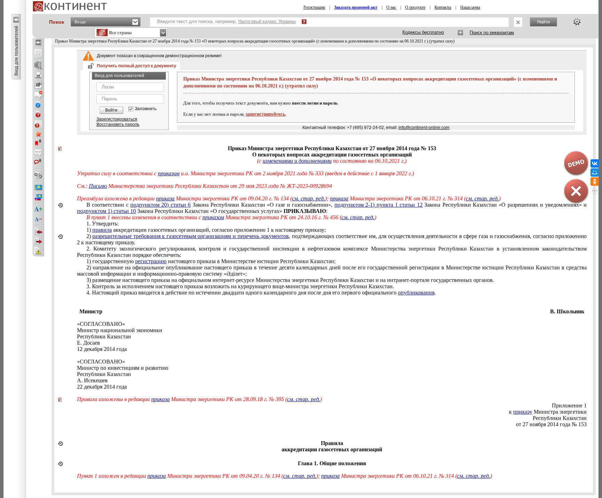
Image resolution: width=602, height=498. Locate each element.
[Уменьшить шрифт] (38, 219)
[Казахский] (38, 187)
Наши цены (470, 7)
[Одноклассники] (595, 181)
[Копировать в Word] (38, 85)
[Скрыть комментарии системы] (38, 95)
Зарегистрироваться (117, 119)
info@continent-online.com (424, 127)
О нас (391, 7)
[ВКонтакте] (595, 163)
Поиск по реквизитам (492, 32)
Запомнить (145, 109)
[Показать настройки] (577, 21)
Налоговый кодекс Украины (267, 21)
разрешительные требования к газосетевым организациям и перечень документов (190, 236)
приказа (165, 198)
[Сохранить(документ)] (38, 65)
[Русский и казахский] (38, 197)
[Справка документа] (38, 114)
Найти (543, 21)
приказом (168, 173)
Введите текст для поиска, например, (226, 21)
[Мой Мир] (595, 172)
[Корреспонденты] (38, 231)
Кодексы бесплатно (423, 32)
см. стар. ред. (308, 198)
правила (102, 230)
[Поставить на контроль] (38, 124)
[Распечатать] (38, 75)
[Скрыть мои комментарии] (38, 153)
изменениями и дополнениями (297, 161)
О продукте (415, 7)
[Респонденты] (38, 241)
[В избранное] (38, 134)
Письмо (98, 186)
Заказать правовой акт (355, 7)
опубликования (416, 293)
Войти (111, 110)
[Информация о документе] (38, 104)
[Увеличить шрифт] (38, 209)
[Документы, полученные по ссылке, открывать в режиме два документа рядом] (38, 53)
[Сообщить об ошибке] (38, 251)
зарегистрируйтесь (265, 114)
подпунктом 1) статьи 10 (106, 211)
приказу (522, 412)
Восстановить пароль (118, 124)
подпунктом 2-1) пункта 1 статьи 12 (378, 205)
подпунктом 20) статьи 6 (160, 205)
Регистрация (314, 7)
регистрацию (151, 261)
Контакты (442, 7)
